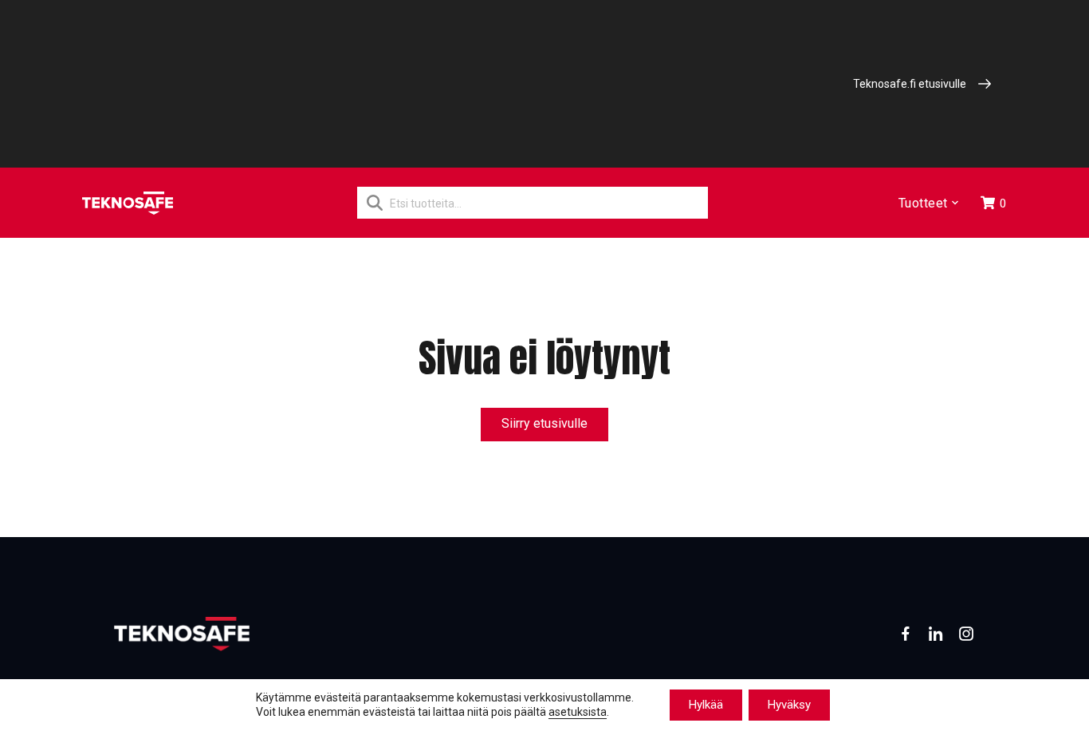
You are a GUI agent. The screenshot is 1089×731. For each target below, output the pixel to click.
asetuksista (577, 712)
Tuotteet (923, 203)
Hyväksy (789, 704)
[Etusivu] (127, 203)
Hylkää (706, 704)
